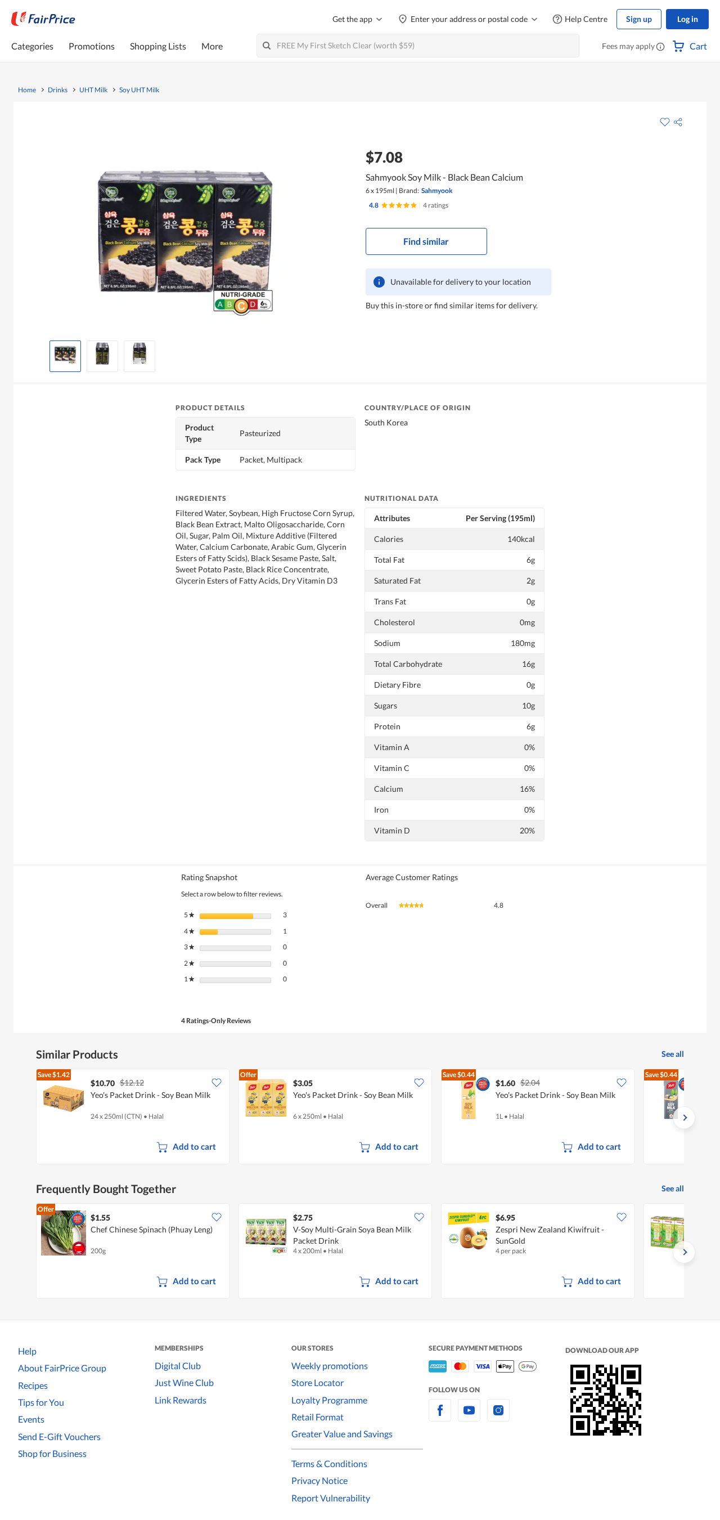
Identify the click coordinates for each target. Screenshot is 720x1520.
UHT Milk (93, 90)
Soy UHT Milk (139, 90)
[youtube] (469, 1416)
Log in (687, 19)
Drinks (58, 90)
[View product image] (65, 353)
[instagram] (498, 1416)
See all (673, 1054)
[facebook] (440, 1416)
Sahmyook (437, 190)
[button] (660, 47)
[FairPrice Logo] (43, 19)
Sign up (639, 19)
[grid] (360, 1118)
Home (27, 90)
